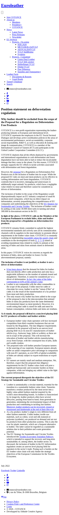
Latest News (17, 32)
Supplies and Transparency (29, 72)
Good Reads (17, 79)
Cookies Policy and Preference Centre (23, 504)
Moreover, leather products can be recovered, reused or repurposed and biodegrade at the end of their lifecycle (30, 408)
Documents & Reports (21, 77)
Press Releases (18, 34)
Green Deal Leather (26, 59)
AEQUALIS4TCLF (26, 49)
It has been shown (14, 269)
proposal (17, 172)
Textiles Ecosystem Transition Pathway (36, 436)
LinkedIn (21, 470)
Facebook (5, 470)
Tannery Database (14, 81)
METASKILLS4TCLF (28, 47)
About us (11, 20)
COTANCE (17, 27)
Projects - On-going (20, 42)
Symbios (21, 54)
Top (4, 497)
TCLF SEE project (26, 62)
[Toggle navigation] (2, 12)
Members (16, 22)
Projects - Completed (21, 57)
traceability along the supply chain (39, 238)
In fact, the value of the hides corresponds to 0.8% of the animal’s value (29, 280)
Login (9, 506)
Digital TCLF (24, 67)
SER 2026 (22, 44)
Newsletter (16, 37)
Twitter (13, 470)
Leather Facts (12, 74)
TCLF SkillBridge (25, 52)
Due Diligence (24, 69)
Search (9, 84)
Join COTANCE (14, 17)
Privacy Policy (13, 501)
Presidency (17, 25)
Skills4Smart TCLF (26, 64)
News (9, 29)
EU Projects (12, 39)
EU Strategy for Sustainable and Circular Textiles (29, 205)
